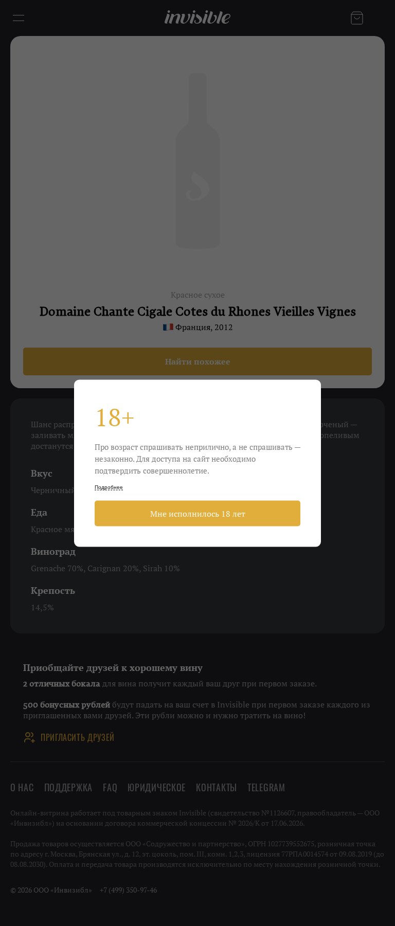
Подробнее (109, 486)
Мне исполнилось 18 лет (197, 513)
